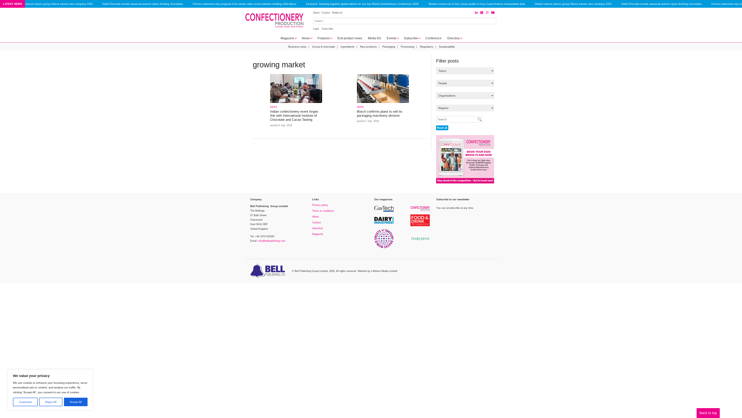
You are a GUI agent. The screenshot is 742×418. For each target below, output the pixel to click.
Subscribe (327, 28)
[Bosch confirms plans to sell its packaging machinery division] (383, 102)
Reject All (50, 401)
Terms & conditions (323, 210)
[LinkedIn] (476, 12)
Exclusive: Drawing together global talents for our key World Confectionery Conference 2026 (362, 4)
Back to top (708, 413)
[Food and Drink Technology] (420, 225)
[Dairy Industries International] (384, 223)
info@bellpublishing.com (271, 240)
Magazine (317, 234)
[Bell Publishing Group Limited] (268, 271)
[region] (50, 389)
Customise (25, 401)
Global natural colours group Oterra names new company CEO (54, 4)
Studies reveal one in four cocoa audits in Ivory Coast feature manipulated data (476, 4)
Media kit (337, 12)
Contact (326, 12)
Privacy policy (320, 205)
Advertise (317, 228)
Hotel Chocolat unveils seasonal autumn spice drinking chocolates (142, 4)
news (273, 107)
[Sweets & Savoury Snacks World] (384, 248)
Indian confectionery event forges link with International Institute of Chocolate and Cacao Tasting (294, 116)
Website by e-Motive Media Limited (377, 271)
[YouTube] (493, 12)
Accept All (76, 401)
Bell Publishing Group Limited (311, 271)
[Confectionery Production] (420, 210)
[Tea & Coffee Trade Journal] (420, 241)
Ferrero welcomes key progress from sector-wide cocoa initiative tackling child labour (244, 4)
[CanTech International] (384, 211)
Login (316, 28)
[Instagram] (487, 12)
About (316, 12)
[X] (481, 12)
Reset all (442, 127)
